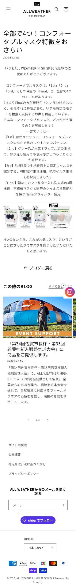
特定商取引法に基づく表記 (26, 464)
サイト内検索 (17, 445)
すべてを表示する (61, 286)
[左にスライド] (28, 419)
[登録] (62, 505)
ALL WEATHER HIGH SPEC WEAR (35, 578)
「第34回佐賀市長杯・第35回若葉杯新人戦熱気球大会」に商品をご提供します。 (36, 349)
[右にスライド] (47, 419)
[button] (8, 9)
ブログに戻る (41, 267)
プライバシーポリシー (23, 473)
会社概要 (14, 454)
